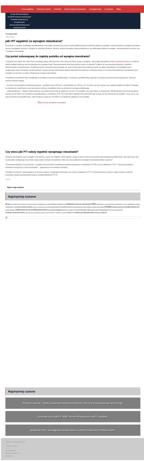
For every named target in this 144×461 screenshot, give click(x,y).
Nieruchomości (40, 210)
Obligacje (59, 210)
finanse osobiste (57, 204)
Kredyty (108, 207)
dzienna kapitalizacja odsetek (43, 204)
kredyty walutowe (10, 210)
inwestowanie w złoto (11, 207)
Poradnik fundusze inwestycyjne (19, 17)
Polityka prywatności (12, 453)
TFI (73, 212)
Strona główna (10, 450)
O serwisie (9, 456)
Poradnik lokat (19, 22)
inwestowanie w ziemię (133, 204)
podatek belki (95, 210)
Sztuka (69, 212)
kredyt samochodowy (98, 207)
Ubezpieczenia (88, 213)
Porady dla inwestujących (19, 14)
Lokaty (17, 210)
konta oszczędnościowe (39, 207)
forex (64, 204)
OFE (75, 210)
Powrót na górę (12, 446)
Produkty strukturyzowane (15, 212)
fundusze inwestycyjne (82, 204)
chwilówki (30, 204)
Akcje (7, 204)
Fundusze (70, 204)
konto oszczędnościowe (63, 207)
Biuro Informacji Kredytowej (18, 204)
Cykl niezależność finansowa (19, 25)
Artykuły (7, 179)
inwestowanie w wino (120, 204)
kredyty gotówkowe (118, 207)
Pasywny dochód (19, 28)
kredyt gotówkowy (77, 207)
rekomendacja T (50, 212)
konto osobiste (51, 207)
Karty (30, 207)
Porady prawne (104, 210)
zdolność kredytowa (100, 212)
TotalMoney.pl (78, 212)
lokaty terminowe (27, 210)
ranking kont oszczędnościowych (35, 212)
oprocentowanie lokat (83, 210)
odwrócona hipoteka (68, 210)
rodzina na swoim (61, 212)
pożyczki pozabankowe (116, 210)
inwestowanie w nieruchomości (105, 204)
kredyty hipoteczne (132, 207)
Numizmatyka (51, 210)
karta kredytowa (22, 207)
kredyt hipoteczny (87, 207)
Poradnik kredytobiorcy (19, 19)
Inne (94, 204)
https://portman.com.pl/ (120, 61)
